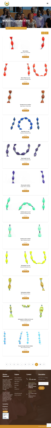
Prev (6, 364)
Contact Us (16, 389)
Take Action (16, 381)
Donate (5, 411)
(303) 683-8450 (32, 379)
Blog (15, 387)
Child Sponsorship (18, 379)
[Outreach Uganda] (6, 3)
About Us (16, 383)
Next (44, 364)
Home (7, 28)
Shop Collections (17, 377)
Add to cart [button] (25, 56)
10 (40, 364)
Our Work (16, 385)
